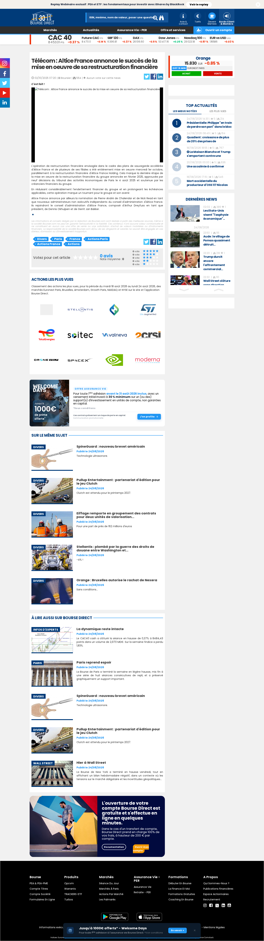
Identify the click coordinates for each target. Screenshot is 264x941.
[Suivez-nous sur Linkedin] (5, 103)
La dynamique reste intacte (100, 629)
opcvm (69, 883)
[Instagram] (205, 905)
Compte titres (39, 889)
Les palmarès (107, 899)
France (75, 239)
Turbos (68, 899)
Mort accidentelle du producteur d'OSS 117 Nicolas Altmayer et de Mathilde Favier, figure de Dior (209, 187)
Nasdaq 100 (193, 38)
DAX (136, 38)
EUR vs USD (218, 38)
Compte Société (40, 894)
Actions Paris (98, 239)
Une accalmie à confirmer (205, 166)
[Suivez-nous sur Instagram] (5, 64)
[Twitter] (217, 905)
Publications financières (218, 889)
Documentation (114, 846)
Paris (58, 239)
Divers (42, 239)
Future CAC (90, 38)
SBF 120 (112, 38)
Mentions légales (214, 927)
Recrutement (211, 899)
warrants (70, 889)
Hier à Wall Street (91, 762)
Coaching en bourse (180, 899)
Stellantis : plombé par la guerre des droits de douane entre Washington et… (115, 548)
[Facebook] (211, 905)
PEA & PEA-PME (39, 883)
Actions (74, 244)
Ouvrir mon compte (141, 848)
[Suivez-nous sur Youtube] (5, 93)
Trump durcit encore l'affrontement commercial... (214, 263)
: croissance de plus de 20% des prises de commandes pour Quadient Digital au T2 (208, 143)
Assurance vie (142, 887)
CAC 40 (60, 37)
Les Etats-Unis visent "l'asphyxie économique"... (215, 215)
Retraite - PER (142, 892)
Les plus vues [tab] (218, 111)
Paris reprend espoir (94, 662)
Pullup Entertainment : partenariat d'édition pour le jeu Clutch (118, 482)
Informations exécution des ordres (61, 927)
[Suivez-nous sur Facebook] (5, 75)
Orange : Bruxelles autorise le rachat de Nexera (117, 580)
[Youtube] (229, 905)
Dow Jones (167, 38)
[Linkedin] (223, 905)
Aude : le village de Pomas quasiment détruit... (216, 240)
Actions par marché (111, 894)
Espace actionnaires (216, 894)
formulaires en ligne (42, 899)
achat (186, 73)
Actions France (48, 244)
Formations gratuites (181, 894)
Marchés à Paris (109, 889)
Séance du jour (109, 883)
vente (218, 73)
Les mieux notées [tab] (185, 111)
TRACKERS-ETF (73, 894)
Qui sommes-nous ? (216, 883)
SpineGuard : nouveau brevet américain (111, 446)
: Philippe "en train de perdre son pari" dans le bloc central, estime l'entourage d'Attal (209, 129)
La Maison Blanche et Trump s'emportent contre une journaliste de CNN (208, 156)
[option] (201, 213)
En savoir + (177, 930)
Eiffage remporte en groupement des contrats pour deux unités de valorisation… (116, 515)
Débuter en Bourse (179, 883)
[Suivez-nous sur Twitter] (5, 84)
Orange (203, 58)
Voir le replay (199, 4)
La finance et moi (179, 889)
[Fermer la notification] (258, 5)
